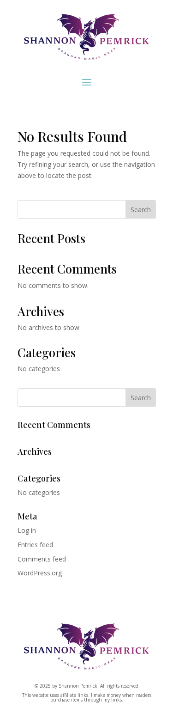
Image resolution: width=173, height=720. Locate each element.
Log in (27, 530)
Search (141, 209)
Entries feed (35, 544)
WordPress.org (40, 572)
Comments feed (42, 559)
